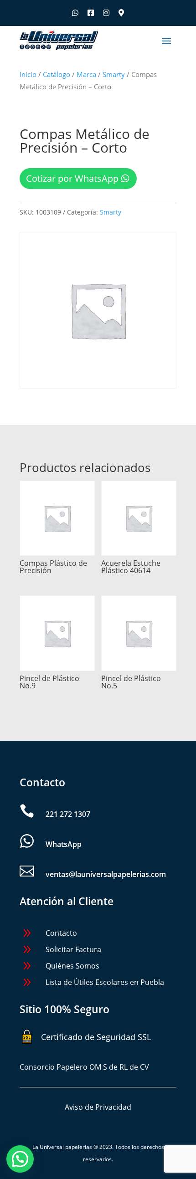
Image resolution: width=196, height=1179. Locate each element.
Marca (86, 74)
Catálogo (56, 74)
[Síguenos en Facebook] (91, 13)
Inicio (28, 74)
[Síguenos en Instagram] (106, 13)
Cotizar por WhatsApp (72, 178)
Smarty (114, 74)
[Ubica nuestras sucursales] (121, 13)
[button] (20, 1159)
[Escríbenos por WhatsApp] (75, 13)
